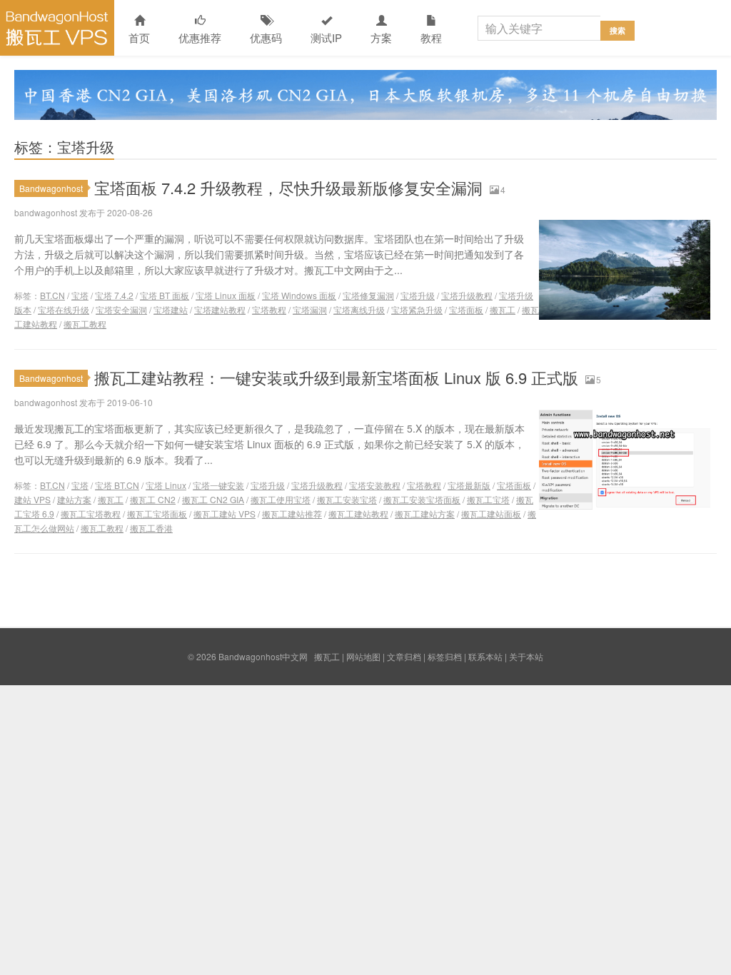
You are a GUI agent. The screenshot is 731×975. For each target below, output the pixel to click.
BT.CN (52, 295)
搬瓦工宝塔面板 (157, 513)
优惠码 (266, 37)
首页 (139, 37)
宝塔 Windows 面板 (299, 295)
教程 (431, 37)
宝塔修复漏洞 (368, 295)
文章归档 (404, 656)
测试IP (326, 37)
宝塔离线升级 (359, 309)
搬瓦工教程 (85, 324)
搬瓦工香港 (151, 528)
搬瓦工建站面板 (491, 513)
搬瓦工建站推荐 (292, 513)
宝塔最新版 (469, 485)
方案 (381, 37)
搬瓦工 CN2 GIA (213, 499)
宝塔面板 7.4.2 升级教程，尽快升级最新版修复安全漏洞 (288, 187)
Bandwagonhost (51, 188)
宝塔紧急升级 (417, 309)
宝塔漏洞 (310, 309)
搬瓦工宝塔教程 (91, 513)
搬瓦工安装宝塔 (347, 499)
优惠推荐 (199, 37)
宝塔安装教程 (374, 485)
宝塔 (80, 295)
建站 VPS (32, 499)
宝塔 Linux (166, 485)
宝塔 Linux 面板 (226, 295)
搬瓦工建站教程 (358, 513)
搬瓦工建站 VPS (224, 513)
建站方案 (74, 499)
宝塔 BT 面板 (164, 295)
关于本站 (526, 656)
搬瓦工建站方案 (425, 513)
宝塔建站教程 (220, 309)
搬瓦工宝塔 (488, 499)
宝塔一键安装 (218, 485)
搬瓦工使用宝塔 (281, 499)
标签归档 (445, 656)
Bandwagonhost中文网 (57, 28)
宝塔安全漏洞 (121, 309)
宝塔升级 (417, 295)
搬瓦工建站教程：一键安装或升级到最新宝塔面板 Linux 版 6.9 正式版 (336, 377)
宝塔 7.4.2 (114, 295)
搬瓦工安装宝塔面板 (421, 499)
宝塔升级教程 (467, 295)
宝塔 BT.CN (117, 485)
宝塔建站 (170, 309)
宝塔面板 (466, 309)
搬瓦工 (502, 309)
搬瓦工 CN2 (153, 499)
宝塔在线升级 (63, 309)
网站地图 (363, 656)
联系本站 (485, 656)
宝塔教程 (269, 309)
